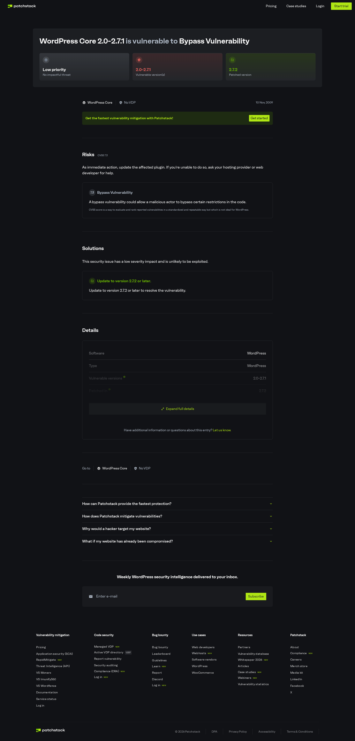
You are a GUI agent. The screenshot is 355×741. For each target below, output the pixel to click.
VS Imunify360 (46, 679)
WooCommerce (203, 672)
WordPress (200, 666)
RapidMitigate (49, 660)
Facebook (297, 686)
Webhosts (202, 653)
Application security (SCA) (55, 654)
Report (157, 672)
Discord (158, 679)
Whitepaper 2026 (253, 660)
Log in (40, 705)
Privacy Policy (238, 731)
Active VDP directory (112, 652)
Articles (244, 666)
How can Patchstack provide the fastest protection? (126, 503)
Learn (159, 666)
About (295, 647)
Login (320, 6)
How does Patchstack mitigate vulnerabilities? (122, 516)
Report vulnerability (108, 659)
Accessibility (266, 731)
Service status (46, 699)
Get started (259, 118)
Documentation (47, 692)
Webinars (247, 678)
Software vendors (204, 659)
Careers (296, 659)
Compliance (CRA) (109, 671)
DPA (214, 731)
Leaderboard (161, 654)
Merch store (299, 666)
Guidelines (159, 660)
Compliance (301, 653)
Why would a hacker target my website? (116, 528)
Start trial (341, 6)
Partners (244, 647)
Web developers (203, 647)
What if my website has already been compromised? (127, 541)
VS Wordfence (46, 686)
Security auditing (106, 665)
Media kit (297, 672)
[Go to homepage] (50, 731)
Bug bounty (160, 647)
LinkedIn (296, 679)
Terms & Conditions (300, 731)
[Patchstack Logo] (21, 6)
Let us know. (222, 430)
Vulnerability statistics (254, 684)
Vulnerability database (254, 654)
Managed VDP (107, 646)
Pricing (271, 6)
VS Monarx (44, 672)
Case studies (296, 6)
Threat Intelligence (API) (53, 666)
